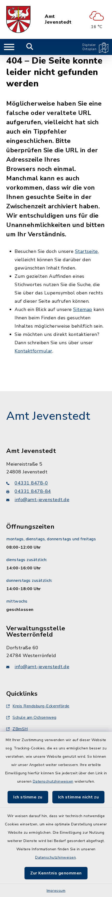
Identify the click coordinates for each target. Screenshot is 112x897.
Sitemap (82, 309)
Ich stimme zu (27, 797)
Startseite (86, 251)
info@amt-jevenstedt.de (42, 499)
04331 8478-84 (33, 491)
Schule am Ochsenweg (35, 717)
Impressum (56, 890)
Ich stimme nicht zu (78, 797)
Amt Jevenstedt (58, 19)
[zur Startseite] (18, 19)
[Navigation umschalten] (9, 47)
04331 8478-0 (31, 483)
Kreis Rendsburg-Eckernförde (41, 706)
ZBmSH (20, 729)
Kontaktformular (33, 351)
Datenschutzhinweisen (53, 781)
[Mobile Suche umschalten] (29, 47)
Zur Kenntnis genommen (56, 873)
